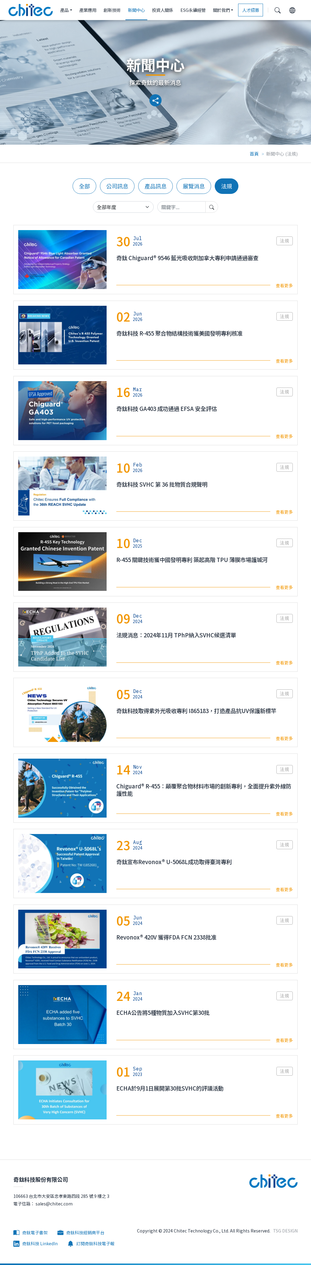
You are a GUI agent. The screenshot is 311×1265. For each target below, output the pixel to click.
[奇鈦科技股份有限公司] (31, 10)
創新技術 (112, 10)
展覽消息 (194, 186)
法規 (226, 186)
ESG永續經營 (193, 10)
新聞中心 (136, 10)
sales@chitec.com (54, 1204)
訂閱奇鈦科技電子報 (94, 1243)
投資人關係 (162, 10)
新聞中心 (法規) (282, 153)
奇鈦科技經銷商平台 (84, 1232)
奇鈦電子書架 (34, 1232)
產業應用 (87, 10)
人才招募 (250, 10)
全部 (84, 186)
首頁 (254, 153)
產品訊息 (155, 186)
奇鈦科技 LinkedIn (39, 1243)
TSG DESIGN (285, 1231)
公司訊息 (117, 186)
